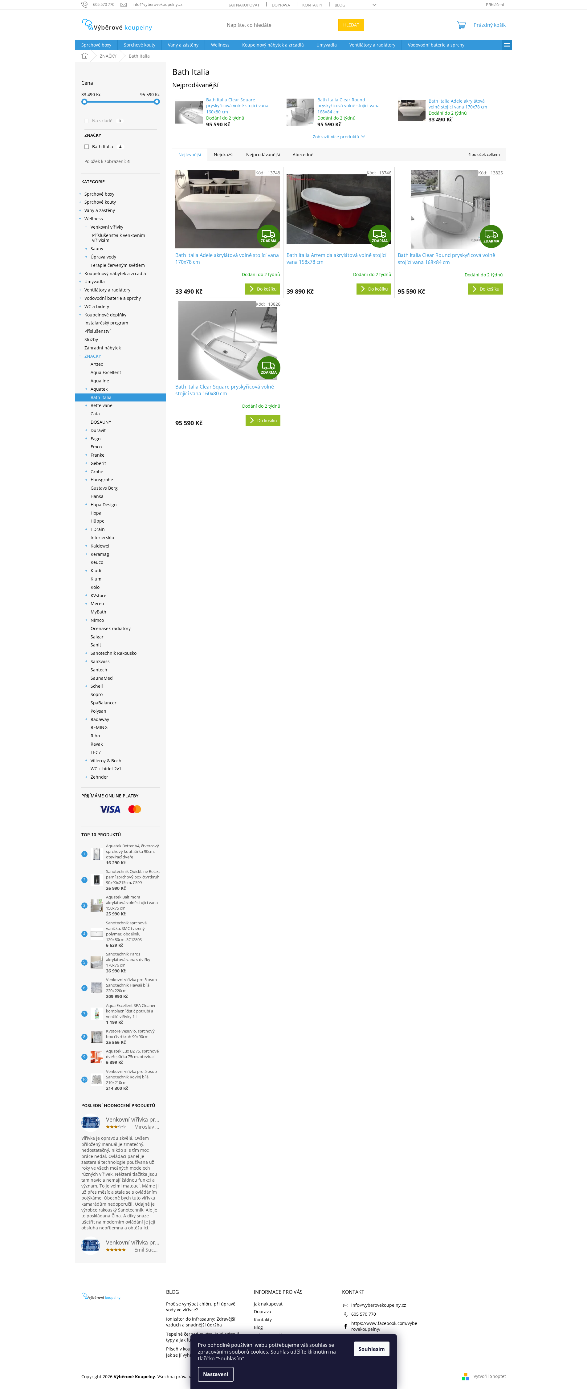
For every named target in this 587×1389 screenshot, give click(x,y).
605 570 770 (363, 1314)
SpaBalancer (103, 703)
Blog (340, 5)
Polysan (98, 711)
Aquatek (99, 389)
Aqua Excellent (106, 372)
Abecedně (303, 154)
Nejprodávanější (263, 154)
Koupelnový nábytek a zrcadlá (115, 273)
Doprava (281, 5)
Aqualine (100, 381)
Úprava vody (103, 257)
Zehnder (99, 777)
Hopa (96, 513)
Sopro (97, 694)
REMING (99, 727)
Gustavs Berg (104, 488)
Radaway (100, 719)
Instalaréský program (106, 323)
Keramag (100, 554)
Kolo (95, 587)
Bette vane (101, 405)
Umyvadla (94, 281)
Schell (97, 686)
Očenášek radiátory (111, 628)
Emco (96, 447)
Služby (91, 339)
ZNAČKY (92, 356)
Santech (99, 670)
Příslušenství (97, 331)
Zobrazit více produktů (336, 137)
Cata (95, 414)
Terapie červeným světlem (118, 265)
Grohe (97, 472)
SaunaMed (102, 678)
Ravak (97, 744)
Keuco (97, 562)
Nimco (97, 620)
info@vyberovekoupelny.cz (378, 1305)
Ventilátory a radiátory (107, 290)
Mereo (97, 603)
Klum (96, 579)
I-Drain (98, 529)
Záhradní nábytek (102, 348)
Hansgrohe (102, 480)
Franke (97, 455)
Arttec (97, 364)
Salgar (97, 637)
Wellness (93, 219)
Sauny (97, 248)
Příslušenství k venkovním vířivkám (118, 237)
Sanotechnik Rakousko (114, 653)
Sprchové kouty (100, 202)
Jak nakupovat (244, 5)
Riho (95, 736)
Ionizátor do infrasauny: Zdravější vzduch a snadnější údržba (200, 1322)
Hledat (351, 25)
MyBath (98, 612)
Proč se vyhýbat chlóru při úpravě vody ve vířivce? (200, 1307)
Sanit (96, 645)
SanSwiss (100, 661)
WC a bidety (96, 306)
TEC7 (96, 752)
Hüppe (97, 521)
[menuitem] (96, 45)
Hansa (97, 496)
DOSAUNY (101, 422)
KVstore (98, 595)
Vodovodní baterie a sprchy (112, 298)
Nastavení (215, 1374)
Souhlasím (372, 1349)
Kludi (96, 570)
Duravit (98, 430)
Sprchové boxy (99, 194)
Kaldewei (100, 546)
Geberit (98, 463)
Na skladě (106, 121)
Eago (95, 439)
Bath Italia (107, 146)
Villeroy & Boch (106, 761)
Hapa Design (104, 504)
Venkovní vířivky (107, 227)
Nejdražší (224, 154)
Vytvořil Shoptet (490, 1376)
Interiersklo (102, 537)
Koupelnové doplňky (105, 315)
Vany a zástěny (99, 210)
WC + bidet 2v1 (106, 769)
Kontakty (312, 5)
